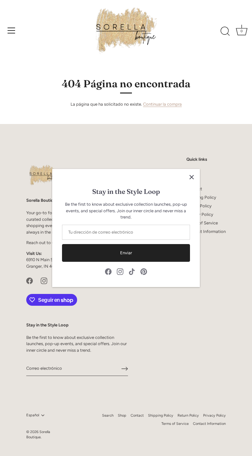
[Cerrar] (191, 177)
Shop (122, 415)
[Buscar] (225, 31)
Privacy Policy (199, 214)
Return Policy (188, 415)
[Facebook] (108, 271)
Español (32, 415)
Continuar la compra (162, 104)
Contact (137, 415)
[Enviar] (124, 368)
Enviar (126, 252)
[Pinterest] (143, 271)
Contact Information (206, 231)
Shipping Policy (201, 197)
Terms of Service (202, 222)
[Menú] (11, 30)
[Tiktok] (132, 271)
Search (108, 415)
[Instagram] (120, 271)
